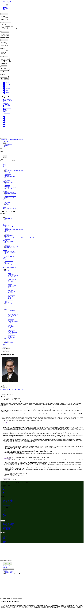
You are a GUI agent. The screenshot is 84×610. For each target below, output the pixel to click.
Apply (4, 142)
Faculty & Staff (4, 56)
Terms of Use (6, 567)
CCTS (2, 71)
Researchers (3, 66)
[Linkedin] (4, 126)
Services (2, 42)
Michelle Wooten (11, 296)
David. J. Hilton (11, 280)
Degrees (5, 511)
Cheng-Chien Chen (12, 276)
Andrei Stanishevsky (12, 294)
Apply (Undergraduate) (8, 501)
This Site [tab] (5, 156)
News (4, 514)
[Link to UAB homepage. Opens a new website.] (11, 545)
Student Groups (6, 478)
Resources (2, 44)
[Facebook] (4, 116)
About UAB (3, 532)
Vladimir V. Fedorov (12, 279)
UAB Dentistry (3, 78)
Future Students (4, 13)
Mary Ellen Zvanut (12, 298)
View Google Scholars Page (18, 389)
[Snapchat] (4, 124)
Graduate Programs (7, 502)
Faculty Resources (4, 61)
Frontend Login (8, 572)
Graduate (7, 145)
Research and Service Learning (7, 29)
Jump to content (6, 2)
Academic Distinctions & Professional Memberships (14, 472)
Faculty (7, 270)
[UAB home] (42, 137)
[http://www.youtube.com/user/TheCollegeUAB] (3, 492)
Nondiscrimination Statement (6, 560)
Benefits (2, 52)
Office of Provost (4, 59)
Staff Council (3, 63)
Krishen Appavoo (11, 271)
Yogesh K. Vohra (11, 295)
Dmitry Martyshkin (12, 285)
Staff (6, 301)
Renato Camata (11, 274)
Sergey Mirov (11, 286)
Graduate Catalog (4, 35)
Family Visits (3, 45)
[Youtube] (4, 122)
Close (2, 213)
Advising (2, 24)
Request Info (3, 19)
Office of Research (4, 68)
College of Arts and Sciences (16, 139)
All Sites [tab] (4, 157)
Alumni (2, 48)
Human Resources (4, 60)
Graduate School (4, 34)
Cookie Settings (7, 563)
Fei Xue (9, 297)
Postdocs (7, 302)
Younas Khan (10, 281)
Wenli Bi (9, 273)
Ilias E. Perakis (11, 287)
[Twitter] (4, 118)
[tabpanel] (42, 160)
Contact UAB (6, 565)
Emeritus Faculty (9, 300)
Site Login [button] (5, 570)
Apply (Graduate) (6, 505)
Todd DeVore (10, 278)
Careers (4, 516)
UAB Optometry (4, 79)
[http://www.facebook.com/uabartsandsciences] (3, 490)
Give (4, 146)
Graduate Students (4, 31)
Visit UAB (2, 16)
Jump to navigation (7, 1)
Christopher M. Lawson (13, 283)
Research (5, 191)
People (4, 199)
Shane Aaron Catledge (13, 275)
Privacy (5, 566)
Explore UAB (3, 138)
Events (2, 53)
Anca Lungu (10, 284)
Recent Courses (6, 443)
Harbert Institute (4, 70)
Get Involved (3, 51)
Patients (2, 74)
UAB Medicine (3, 77)
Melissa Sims (10, 292)
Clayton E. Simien (11, 291)
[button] (42, 306)
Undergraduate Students (5, 22)
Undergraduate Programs (8, 499)
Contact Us (5, 141)
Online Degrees (4, 37)
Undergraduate (8, 144)
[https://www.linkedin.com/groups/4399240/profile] (3, 493)
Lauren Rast (10, 290)
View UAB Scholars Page (5, 389)
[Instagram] (4, 120)
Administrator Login (9, 571)
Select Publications (7, 458)
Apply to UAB (3, 18)
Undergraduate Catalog (6, 26)
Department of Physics (5, 139)
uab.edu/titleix (3, 609)
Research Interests (7, 422)
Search (1, 159)
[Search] (1, 148)
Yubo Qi (9, 289)
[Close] (7, 5)
